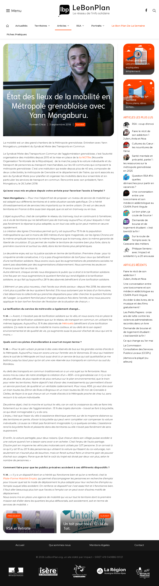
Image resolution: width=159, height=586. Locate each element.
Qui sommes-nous (59, 545)
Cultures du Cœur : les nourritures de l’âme (138, 147)
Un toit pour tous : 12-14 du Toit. (86, 525)
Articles (61, 25)
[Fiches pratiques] (138, 59)
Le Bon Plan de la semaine (128, 25)
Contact (139, 545)
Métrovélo (68, 323)
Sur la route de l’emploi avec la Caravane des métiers (136, 240)
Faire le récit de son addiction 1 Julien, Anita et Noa (136, 135)
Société (80, 124)
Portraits (96, 25)
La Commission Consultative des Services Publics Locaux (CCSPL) (138, 349)
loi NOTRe (85, 157)
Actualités (21, 25)
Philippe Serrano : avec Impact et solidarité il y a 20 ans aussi (138, 252)
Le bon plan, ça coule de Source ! (142, 213)
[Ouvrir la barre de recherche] (154, 11)
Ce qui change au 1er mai (138, 340)
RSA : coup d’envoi (143, 123)
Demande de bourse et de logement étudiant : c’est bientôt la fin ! (138, 226)
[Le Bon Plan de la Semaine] (138, 94)
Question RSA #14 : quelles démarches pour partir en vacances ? (138, 181)
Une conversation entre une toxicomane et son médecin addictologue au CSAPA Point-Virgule (138, 199)
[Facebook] (146, 10)
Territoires (40, 25)
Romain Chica (37, 124)
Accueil (7, 25)
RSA (78, 25)
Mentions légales (99, 545)
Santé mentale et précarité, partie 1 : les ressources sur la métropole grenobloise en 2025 (138, 163)
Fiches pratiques (17, 34)
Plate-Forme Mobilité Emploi (20, 478)
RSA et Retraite (18, 527)
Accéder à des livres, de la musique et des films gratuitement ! (138, 303)
